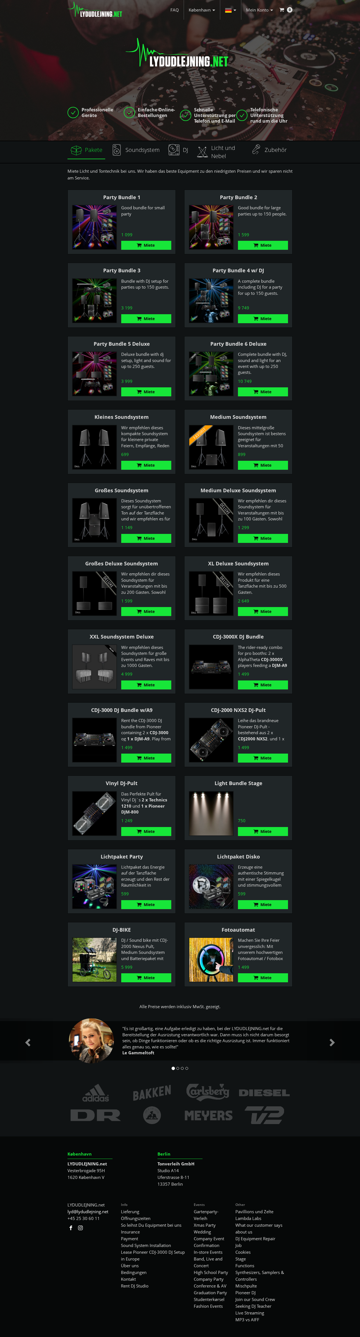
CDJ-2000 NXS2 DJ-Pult (238, 710)
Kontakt (128, 1279)
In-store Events (208, 1252)
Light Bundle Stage (238, 783)
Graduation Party (210, 1292)
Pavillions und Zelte (254, 1211)
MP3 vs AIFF (247, 1319)
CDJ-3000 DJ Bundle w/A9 (121, 710)
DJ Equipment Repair (255, 1238)
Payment (129, 1238)
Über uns (130, 1265)
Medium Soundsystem (238, 417)
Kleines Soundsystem (121, 417)
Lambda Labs (248, 1218)
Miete (149, 245)
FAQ (174, 10)
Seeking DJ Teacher (253, 1306)
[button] (231, 10)
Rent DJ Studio (134, 1286)
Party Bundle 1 (121, 197)
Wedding (202, 1232)
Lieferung (130, 1211)
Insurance (130, 1232)
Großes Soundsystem (121, 490)
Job (238, 1245)
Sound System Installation (146, 1245)
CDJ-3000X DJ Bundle (238, 636)
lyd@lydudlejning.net (88, 1211)
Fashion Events (208, 1306)
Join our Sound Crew (255, 1299)
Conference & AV (210, 1286)
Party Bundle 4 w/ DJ (238, 270)
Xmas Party (205, 1225)
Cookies (243, 1252)
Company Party (209, 1279)
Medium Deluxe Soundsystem (238, 490)
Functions (244, 1265)
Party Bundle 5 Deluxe (122, 343)
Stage (240, 1259)
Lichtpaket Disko (238, 856)
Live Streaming (249, 1313)
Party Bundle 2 (238, 197)
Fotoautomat (238, 929)
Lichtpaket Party (122, 856)
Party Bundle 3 (121, 270)
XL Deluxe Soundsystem (238, 563)
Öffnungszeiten (135, 1218)
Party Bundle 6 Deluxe (238, 343)
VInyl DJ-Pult (122, 783)
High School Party (211, 1272)
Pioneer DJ (245, 1292)
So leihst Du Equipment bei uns (151, 1225)
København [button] (200, 10)
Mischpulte (246, 1286)
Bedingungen (134, 1272)
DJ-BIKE (121, 929)
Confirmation (206, 1245)
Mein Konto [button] (257, 10)
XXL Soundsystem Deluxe (122, 636)
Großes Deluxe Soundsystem (121, 563)
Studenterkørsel (209, 1299)
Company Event (209, 1238)
